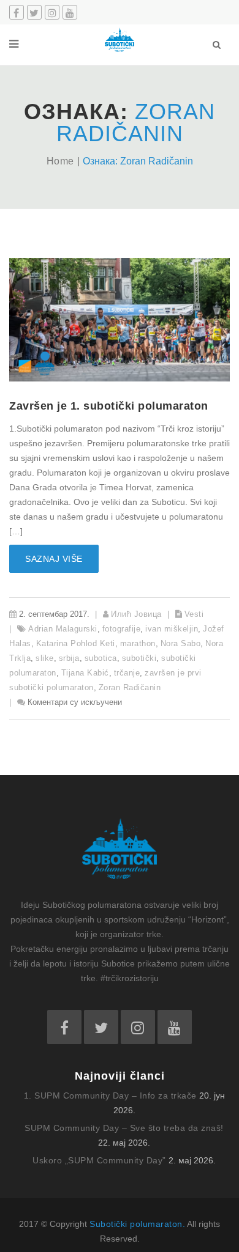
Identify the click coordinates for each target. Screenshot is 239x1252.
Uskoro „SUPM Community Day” (99, 1160)
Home (60, 161)
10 (194, 356)
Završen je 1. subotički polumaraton (108, 406)
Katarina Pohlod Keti (75, 643)
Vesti (194, 614)
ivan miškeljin (171, 628)
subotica (101, 658)
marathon (138, 643)
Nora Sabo (181, 643)
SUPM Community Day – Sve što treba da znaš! (124, 1128)
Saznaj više (54, 559)
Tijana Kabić (85, 672)
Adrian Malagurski (62, 628)
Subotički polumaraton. (137, 1224)
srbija (69, 658)
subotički (139, 658)
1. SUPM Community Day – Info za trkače (110, 1095)
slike (45, 658)
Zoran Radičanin (130, 687)
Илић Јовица (136, 614)
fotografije (121, 628)
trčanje (127, 672)
